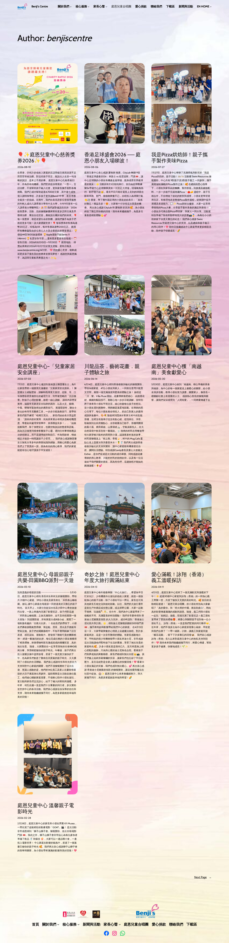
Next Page (203, 877)
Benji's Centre (40, 6)
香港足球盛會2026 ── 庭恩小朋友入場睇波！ (112, 158)
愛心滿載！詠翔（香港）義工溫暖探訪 (179, 577)
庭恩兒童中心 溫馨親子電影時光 (45, 808)
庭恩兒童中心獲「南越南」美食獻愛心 (176, 369)
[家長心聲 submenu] (106, 6)
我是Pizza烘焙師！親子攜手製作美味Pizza (179, 158)
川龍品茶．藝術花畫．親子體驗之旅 (112, 369)
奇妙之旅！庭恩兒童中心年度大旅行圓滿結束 (112, 577)
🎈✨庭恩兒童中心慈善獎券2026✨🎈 (46, 158)
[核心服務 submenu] (88, 6)
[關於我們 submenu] (71, 6)
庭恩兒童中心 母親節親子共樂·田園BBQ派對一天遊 (45, 577)
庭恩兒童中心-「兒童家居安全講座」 (46, 369)
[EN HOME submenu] (211, 6)
